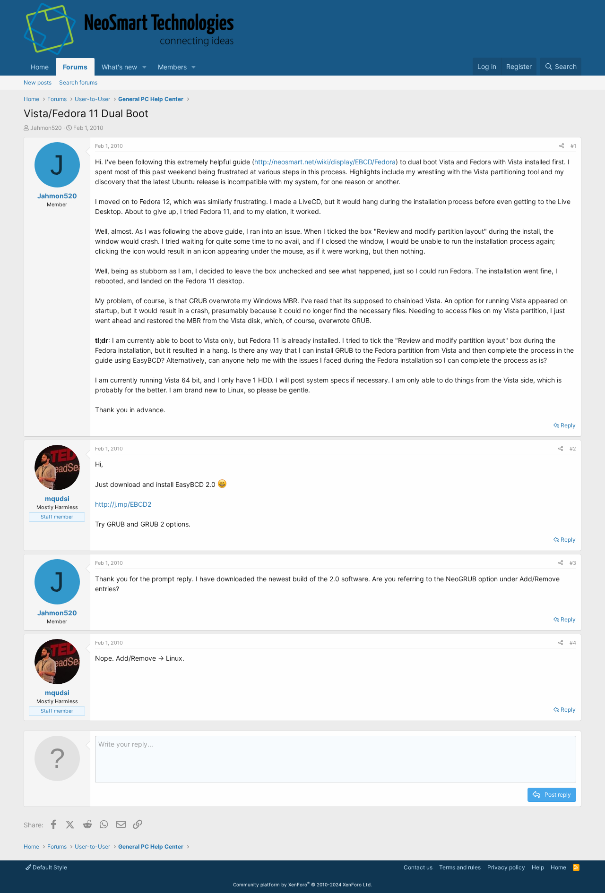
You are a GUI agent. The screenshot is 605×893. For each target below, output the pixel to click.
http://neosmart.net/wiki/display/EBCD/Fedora (325, 162)
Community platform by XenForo (302, 884)
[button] (144, 67)
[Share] (561, 146)
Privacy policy (506, 867)
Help (538, 867)
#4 (573, 642)
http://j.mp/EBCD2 (123, 504)
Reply (568, 425)
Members (172, 67)
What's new (119, 67)
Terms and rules (460, 867)
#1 (573, 146)
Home (40, 67)
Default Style (49, 867)
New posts (38, 82)
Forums (75, 67)
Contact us (418, 867)
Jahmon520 (46, 127)
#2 (573, 448)
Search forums (78, 82)
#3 (573, 563)
